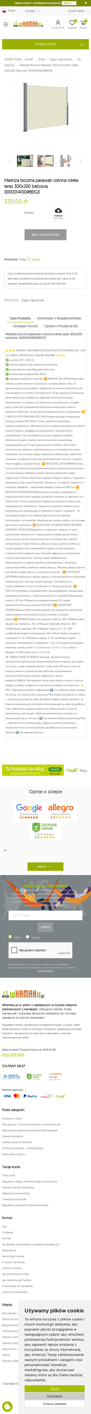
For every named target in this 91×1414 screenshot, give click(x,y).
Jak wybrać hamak (13, 1256)
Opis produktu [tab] (20, 318)
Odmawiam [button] (54, 1396)
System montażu (12, 1268)
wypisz (35, 937)
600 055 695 (13, 1055)
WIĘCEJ (68, 3)
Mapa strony (9, 1349)
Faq (4, 1226)
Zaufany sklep (10, 1343)
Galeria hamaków (12, 1136)
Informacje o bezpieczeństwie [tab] (59, 318)
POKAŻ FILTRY (45, 44)
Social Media (76, 11)
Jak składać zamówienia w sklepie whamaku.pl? (30, 1244)
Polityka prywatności (14, 1331)
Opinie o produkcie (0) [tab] (60, 326)
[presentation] (10, 161)
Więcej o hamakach (14, 1337)
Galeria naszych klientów (17, 1142)
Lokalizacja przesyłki (14, 1199)
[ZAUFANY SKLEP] (11, 1077)
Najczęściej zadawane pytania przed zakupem (30, 1130)
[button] (58, 24)
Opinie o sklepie (11, 1360)
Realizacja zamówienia (16, 1193)
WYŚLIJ (45, 927)
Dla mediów (9, 1313)
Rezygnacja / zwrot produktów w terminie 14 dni (31, 1124)
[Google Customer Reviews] (57, 1077)
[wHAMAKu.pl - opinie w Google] (30, 811)
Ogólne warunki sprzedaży (18, 1187)
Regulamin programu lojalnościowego (25, 1205)
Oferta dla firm (10, 1319)
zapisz (18, 937)
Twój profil (8, 1175)
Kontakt (30, 11)
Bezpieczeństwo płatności (17, 1325)
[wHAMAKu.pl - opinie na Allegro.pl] (61, 811)
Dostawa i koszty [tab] (25, 326)
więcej (35, 259)
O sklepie (7, 1232)
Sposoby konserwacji (15, 1292)
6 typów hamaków (13, 1262)
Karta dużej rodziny (13, 1154)
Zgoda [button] (54, 1389)
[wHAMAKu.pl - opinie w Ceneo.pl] (45, 830)
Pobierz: (29, 213)
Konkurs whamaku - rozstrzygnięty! (23, 1148)
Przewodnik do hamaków (17, 1286)
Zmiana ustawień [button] (54, 1404)
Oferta (6, 1355)
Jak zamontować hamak (16, 1280)
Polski (10, 10)
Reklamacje (9, 1250)
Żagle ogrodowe (32, 300)
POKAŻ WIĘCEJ (45, 971)
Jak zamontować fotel (15, 1274)
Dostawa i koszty (12, 1118)
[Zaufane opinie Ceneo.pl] (34, 1077)
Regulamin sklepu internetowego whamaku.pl (29, 1181)
